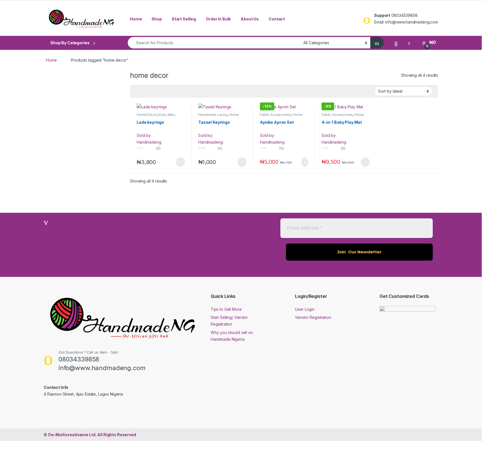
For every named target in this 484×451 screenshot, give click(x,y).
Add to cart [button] (304, 162)
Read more (180, 162)
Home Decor (147, 115)
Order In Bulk (218, 19)
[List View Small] (146, 91)
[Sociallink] (46, 406)
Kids (162, 115)
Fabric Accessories (275, 115)
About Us (250, 19)
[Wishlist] (396, 42)
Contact (277, 19)
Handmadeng (149, 142)
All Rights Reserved (92, 434)
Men (171, 115)
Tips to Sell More (226, 309)
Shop (157, 19)
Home (136, 19)
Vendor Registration (313, 317)
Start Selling (184, 19)
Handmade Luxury (212, 115)
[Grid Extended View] (137, 91)
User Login (305, 309)
